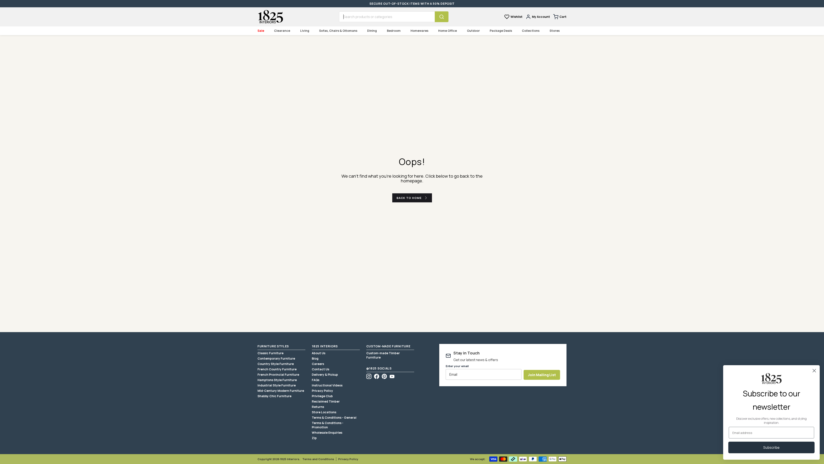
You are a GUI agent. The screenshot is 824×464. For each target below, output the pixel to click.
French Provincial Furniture (278, 374)
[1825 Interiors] (270, 17)
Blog (315, 358)
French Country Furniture (277, 369)
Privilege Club (322, 396)
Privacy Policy (322, 391)
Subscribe (771, 447)
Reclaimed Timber (326, 401)
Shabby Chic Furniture (274, 396)
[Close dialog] (814, 370)
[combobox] (387, 16)
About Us (318, 353)
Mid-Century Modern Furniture (281, 391)
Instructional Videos (327, 385)
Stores (555, 31)
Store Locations (324, 412)
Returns (318, 407)
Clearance (282, 31)
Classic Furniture (270, 353)
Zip (314, 438)
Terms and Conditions (318, 459)
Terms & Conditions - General (334, 417)
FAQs (315, 380)
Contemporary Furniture (276, 358)
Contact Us (320, 369)
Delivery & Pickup (325, 374)
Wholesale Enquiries (327, 432)
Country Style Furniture (276, 364)
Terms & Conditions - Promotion (327, 425)
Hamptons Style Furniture (277, 380)
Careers (318, 364)
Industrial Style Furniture (277, 385)
